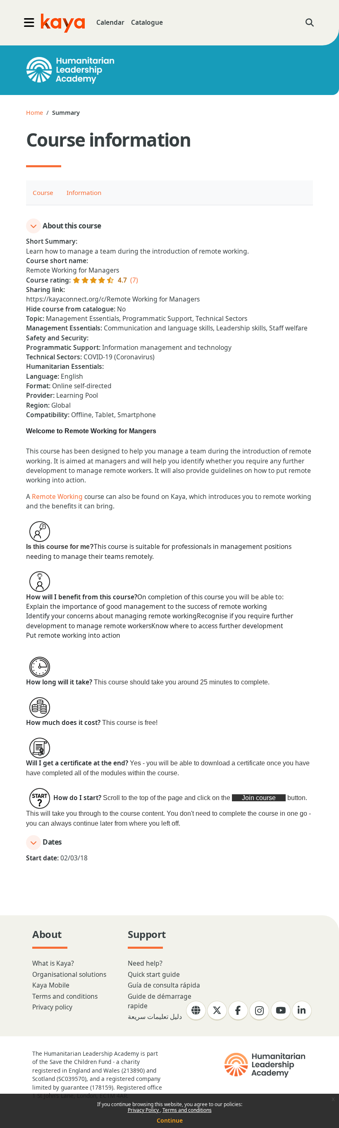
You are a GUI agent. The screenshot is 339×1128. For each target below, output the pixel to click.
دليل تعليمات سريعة (155, 1016)
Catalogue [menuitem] (147, 22)
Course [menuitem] (43, 192)
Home (34, 112)
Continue (170, 1120)
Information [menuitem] (84, 192)
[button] (309, 22)
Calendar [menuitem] (110, 22)
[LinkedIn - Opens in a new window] (302, 1011)
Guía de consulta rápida (164, 985)
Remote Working (57, 496)
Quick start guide (154, 974)
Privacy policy (52, 1007)
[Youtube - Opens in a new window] (281, 1011)
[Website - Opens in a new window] (196, 1011)
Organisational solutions (69, 974)
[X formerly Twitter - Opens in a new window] (217, 1011)
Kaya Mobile (50, 985)
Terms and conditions (187, 1110)
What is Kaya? (53, 963)
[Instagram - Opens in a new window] (259, 1011)
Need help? (145, 963)
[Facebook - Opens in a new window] (238, 1011)
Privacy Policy (144, 1110)
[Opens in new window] (265, 1065)
